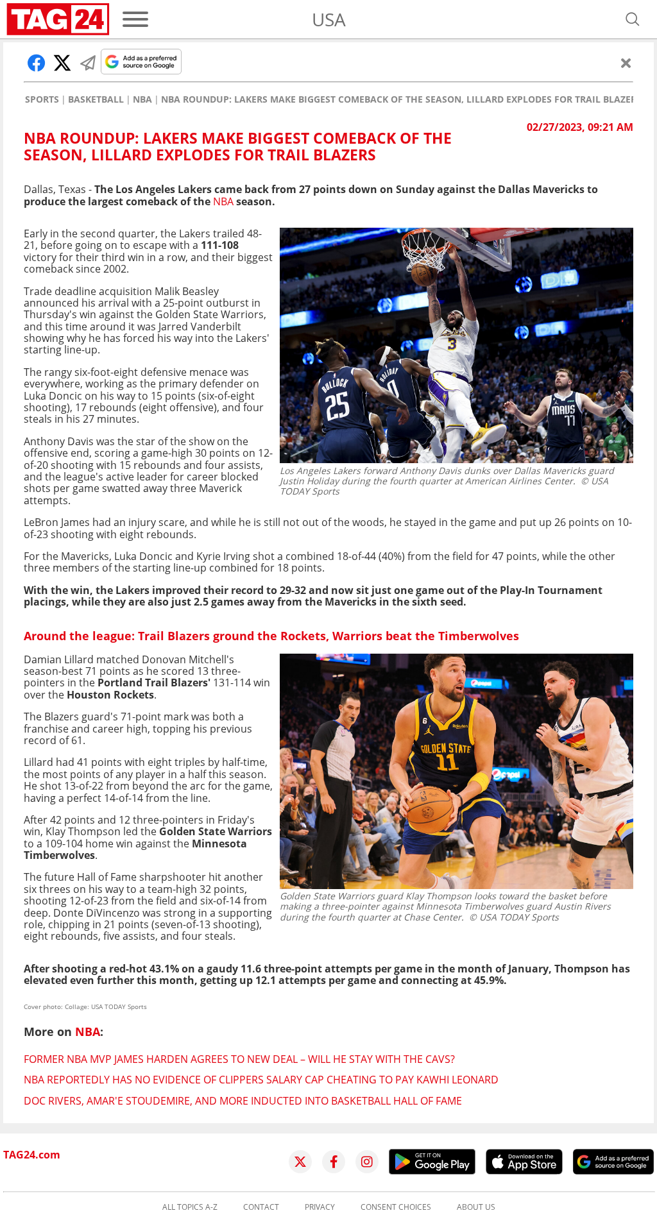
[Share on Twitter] (62, 63)
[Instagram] (367, 1161)
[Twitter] (300, 1161)
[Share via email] (88, 63)
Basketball (96, 99)
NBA (142, 99)
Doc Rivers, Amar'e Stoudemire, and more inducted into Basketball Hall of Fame (243, 1101)
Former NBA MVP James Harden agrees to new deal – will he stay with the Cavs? (239, 1059)
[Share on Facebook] (36, 63)
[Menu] (135, 19)
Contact (261, 1207)
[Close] (626, 63)
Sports (42, 99)
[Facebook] (333, 1161)
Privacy (320, 1207)
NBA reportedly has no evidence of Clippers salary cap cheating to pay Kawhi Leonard (261, 1080)
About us (476, 1207)
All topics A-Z (190, 1207)
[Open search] (632, 19)
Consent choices (396, 1207)
